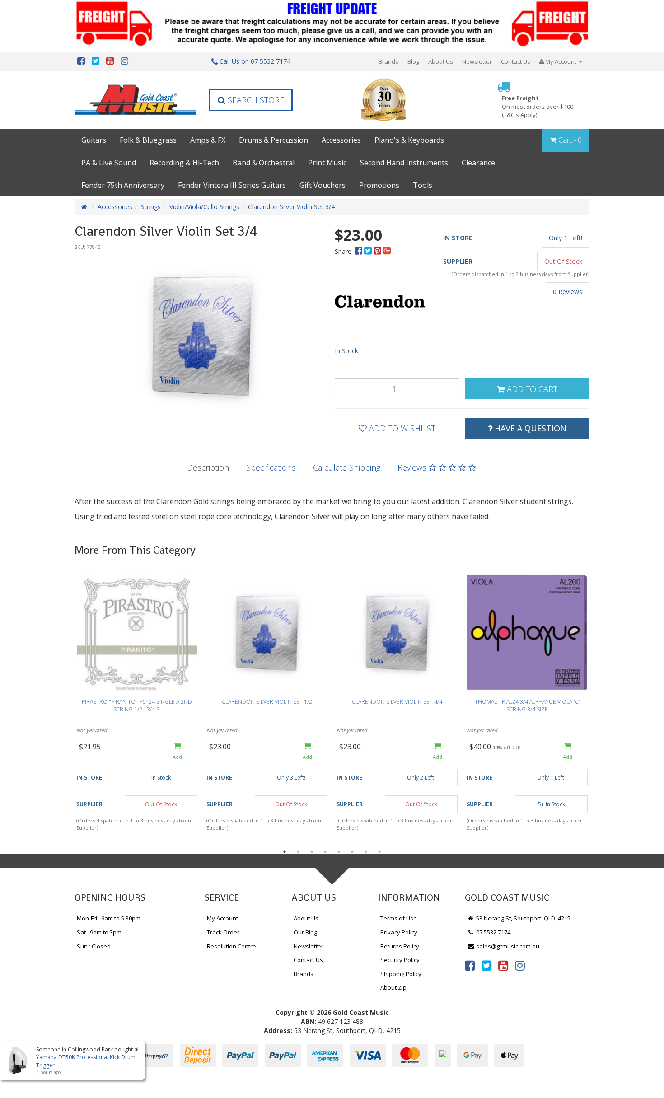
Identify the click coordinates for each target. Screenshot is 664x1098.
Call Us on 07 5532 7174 (254, 61)
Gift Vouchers (322, 185)
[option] (202, 334)
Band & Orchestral (264, 163)
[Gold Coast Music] (135, 100)
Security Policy (400, 960)
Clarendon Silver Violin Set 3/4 (291, 206)
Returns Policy (399, 946)
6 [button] (352, 851)
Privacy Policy (398, 932)
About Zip (393, 987)
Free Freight (537, 106)
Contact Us (515, 61)
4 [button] (325, 851)
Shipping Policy (400, 974)
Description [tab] (208, 467)
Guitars (93, 140)
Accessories (341, 140)
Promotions (379, 185)
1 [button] (284, 851)
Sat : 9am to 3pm (99, 932)
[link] (470, 965)
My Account (222, 918)
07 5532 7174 (492, 932)
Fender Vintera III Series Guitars (232, 185)
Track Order (223, 932)
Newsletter (477, 61)
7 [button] (365, 851)
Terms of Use (398, 918)
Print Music (327, 163)
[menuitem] (359, 251)
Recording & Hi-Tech (184, 163)
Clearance (478, 163)
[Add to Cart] (177, 751)
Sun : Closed (94, 946)
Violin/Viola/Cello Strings (204, 206)
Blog (413, 61)
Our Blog (305, 932)
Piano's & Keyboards (409, 140)
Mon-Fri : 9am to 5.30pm (108, 918)
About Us (440, 61)
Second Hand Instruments (404, 163)
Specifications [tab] (271, 467)
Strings (151, 206)
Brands (388, 61)
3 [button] (311, 851)
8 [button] (379, 851)
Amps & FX (207, 140)
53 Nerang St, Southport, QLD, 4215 (522, 918)
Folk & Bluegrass (148, 140)
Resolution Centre (231, 946)
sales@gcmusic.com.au (507, 946)
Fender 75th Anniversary (122, 185)
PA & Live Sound (108, 163)
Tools (422, 185)
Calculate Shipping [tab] (346, 467)
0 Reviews (567, 291)
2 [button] (298, 851)
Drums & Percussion (273, 140)
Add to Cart (531, 388)
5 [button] (338, 851)
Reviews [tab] (413, 467)
